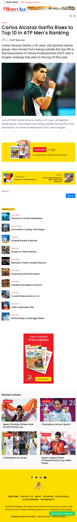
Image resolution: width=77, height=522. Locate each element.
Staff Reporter (17, 40)
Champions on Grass (15, 457)
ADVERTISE (48, 496)
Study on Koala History (24, 251)
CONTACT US (26, 496)
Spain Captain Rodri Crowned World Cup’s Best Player (56, 460)
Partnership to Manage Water (27, 318)
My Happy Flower (30, 2)
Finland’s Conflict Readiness (27, 218)
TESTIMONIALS (47, 499)
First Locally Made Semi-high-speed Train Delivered (52, 180)
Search (5, 191)
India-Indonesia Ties (22, 307)
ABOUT (38, 496)
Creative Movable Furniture (26, 285)
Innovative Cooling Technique (28, 229)
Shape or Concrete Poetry (25, 179)
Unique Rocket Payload (24, 240)
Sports (5, 23)
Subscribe (39, 149)
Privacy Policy (59, 516)
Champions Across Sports (56, 424)
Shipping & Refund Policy (23, 516)
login (53, 149)
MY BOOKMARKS (31, 499)
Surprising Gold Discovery (25, 273)
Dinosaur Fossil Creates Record (28, 262)
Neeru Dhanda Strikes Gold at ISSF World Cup (18, 425)
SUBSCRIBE (13, 496)
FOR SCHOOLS (62, 496)
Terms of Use (43, 516)
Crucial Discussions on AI (25, 296)
